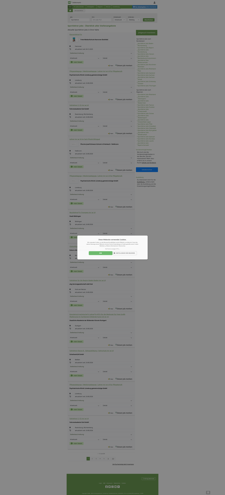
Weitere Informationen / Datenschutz (115, 246)
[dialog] (112, 247)
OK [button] (100, 253)
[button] (112, 249)
